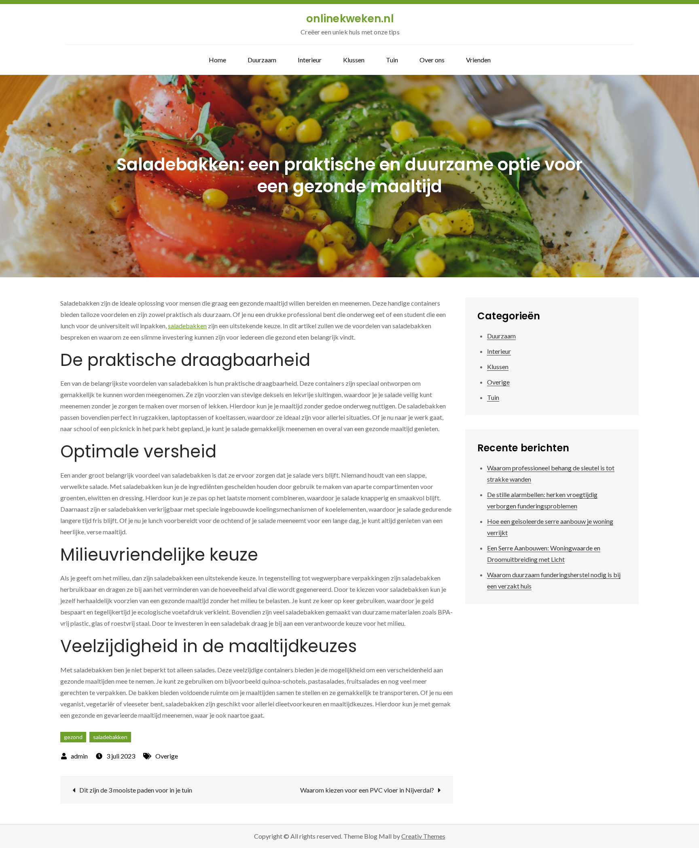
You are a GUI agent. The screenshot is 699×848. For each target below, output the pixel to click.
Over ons (432, 60)
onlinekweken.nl (350, 18)
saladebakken (187, 325)
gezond (73, 736)
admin (79, 756)
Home (217, 60)
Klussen (353, 60)
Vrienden (478, 60)
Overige (166, 756)
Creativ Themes (423, 836)
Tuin (392, 60)
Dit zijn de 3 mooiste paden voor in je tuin (135, 790)
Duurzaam (262, 60)
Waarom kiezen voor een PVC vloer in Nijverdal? (367, 790)
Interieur (310, 60)
